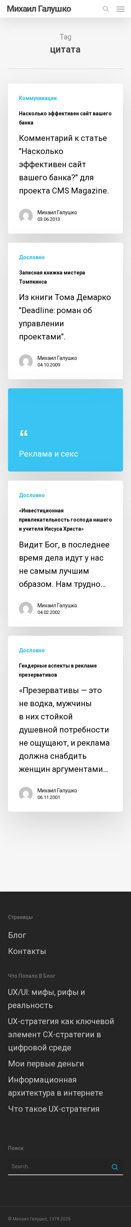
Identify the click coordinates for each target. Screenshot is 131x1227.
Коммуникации (38, 98)
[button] (120, 8)
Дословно (32, 257)
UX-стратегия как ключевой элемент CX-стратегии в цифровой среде (61, 1034)
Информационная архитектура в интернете (55, 1086)
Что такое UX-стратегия (54, 1108)
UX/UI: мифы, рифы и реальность (46, 999)
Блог (17, 935)
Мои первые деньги (46, 1063)
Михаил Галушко (39, 8)
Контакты (27, 951)
